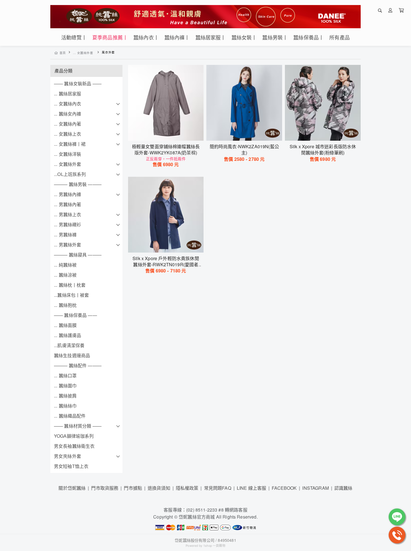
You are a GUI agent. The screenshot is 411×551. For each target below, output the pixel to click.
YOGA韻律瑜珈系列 (74, 436)
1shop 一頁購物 (214, 545)
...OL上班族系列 (70, 174)
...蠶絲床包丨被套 (71, 295)
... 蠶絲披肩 (65, 395)
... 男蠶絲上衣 (67, 214)
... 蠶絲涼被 (65, 275)
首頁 (63, 53)
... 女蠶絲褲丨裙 (70, 144)
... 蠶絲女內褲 (67, 113)
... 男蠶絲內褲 (67, 194)
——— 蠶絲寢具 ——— (77, 254)
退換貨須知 (159, 488)
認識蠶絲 (343, 488)
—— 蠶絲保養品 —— (75, 315)
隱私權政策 (187, 488)
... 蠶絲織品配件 (70, 416)
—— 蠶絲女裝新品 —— (77, 83)
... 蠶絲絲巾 (65, 405)
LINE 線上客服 (251, 488)
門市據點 (133, 488)
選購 (247, 133)
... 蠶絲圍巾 (65, 385)
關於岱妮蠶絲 (72, 488)
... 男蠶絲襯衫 (67, 224)
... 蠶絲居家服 (67, 93)
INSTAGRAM (315, 488)
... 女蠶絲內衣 (67, 103)
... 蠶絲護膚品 (67, 335)
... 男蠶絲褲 (65, 234)
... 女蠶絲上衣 (67, 134)
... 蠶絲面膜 (65, 325)
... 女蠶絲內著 (67, 124)
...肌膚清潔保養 (69, 345)
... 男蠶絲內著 (67, 204)
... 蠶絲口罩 (65, 375)
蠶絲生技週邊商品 (72, 355)
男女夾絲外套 (67, 456)
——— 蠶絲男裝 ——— (77, 184)
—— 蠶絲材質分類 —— (77, 426)
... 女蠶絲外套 (83, 53)
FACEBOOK (284, 488)
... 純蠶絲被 (65, 265)
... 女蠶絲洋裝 (67, 154)
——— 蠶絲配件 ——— (77, 365)
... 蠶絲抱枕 (65, 305)
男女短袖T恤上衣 (71, 466)
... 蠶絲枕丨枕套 (70, 285)
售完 (166, 133)
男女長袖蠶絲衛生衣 (74, 446)
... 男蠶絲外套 (67, 244)
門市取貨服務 (104, 488)
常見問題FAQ (217, 488)
